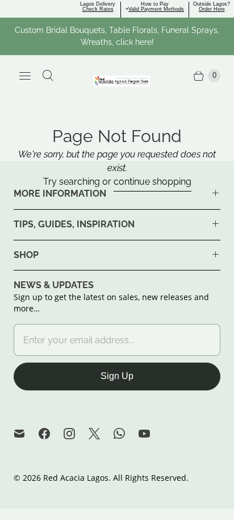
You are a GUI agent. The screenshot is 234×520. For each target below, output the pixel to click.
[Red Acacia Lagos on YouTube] (151, 433)
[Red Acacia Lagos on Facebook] (51, 433)
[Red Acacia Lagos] (121, 81)
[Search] (47, 75)
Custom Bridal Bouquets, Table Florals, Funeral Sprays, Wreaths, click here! (117, 36)
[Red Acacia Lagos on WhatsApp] (126, 433)
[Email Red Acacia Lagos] (26, 433)
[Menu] (25, 75)
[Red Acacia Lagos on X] (101, 433)
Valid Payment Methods (156, 9)
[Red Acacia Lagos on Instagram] (76, 433)
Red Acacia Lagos (75, 477)
